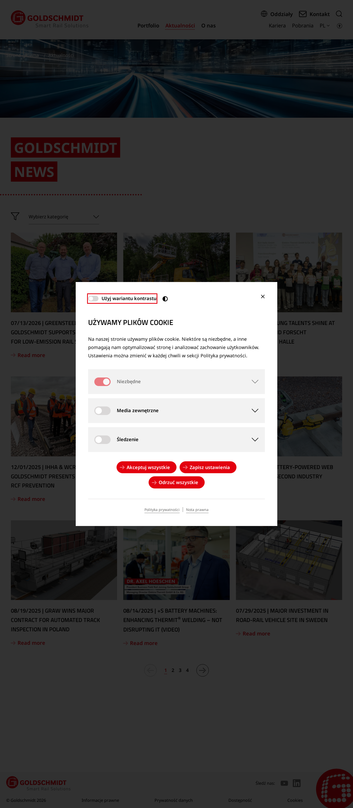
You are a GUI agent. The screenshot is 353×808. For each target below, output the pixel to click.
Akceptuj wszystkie (148, 467)
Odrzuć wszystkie (178, 482)
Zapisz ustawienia (210, 467)
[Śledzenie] (252, 439)
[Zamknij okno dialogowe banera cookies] (263, 296)
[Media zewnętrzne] (252, 410)
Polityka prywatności (162, 509)
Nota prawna (197, 509)
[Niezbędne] (252, 381)
